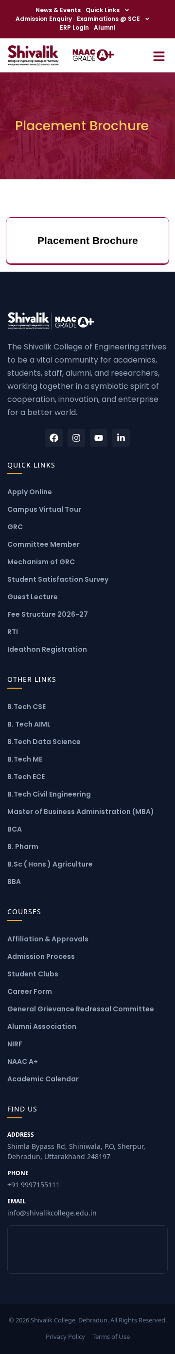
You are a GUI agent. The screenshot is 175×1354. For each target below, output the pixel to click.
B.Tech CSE (26, 707)
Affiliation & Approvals (47, 939)
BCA (14, 829)
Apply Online (29, 492)
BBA (14, 881)
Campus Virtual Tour (44, 509)
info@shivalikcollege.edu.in (52, 1207)
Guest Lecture (32, 597)
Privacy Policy (65, 1336)
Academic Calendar (43, 1079)
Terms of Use (111, 1336)
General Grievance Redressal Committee (80, 1009)
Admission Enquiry (44, 19)
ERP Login (74, 27)
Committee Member (43, 544)
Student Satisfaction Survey (57, 579)
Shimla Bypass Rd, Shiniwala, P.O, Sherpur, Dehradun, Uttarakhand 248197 (76, 1145)
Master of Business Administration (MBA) (80, 811)
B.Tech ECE (26, 776)
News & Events (58, 10)
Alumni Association (41, 1026)
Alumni (104, 27)
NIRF (14, 1044)
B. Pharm (22, 846)
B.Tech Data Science (44, 741)
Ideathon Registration (47, 649)
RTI (12, 632)
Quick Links (103, 10)
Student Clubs (32, 974)
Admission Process (41, 956)
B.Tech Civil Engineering (49, 794)
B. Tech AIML (29, 724)
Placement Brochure (87, 240)
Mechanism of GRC (41, 562)
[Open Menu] (159, 55)
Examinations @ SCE (108, 19)
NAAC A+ (22, 1061)
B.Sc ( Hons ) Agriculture (50, 864)
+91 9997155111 (33, 1179)
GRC (15, 527)
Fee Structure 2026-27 (47, 614)
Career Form (29, 991)
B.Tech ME (24, 759)
